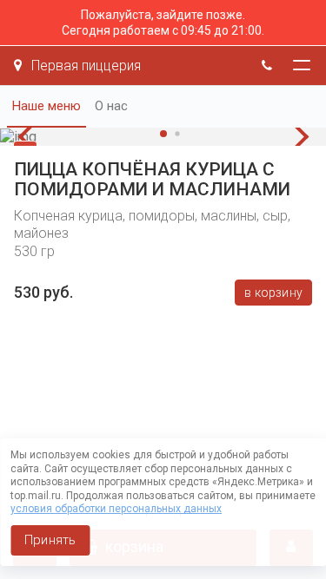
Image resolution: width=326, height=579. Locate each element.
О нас (111, 106)
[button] (30, 137)
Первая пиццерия (84, 65)
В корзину (273, 292)
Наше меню (46, 106)
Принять (50, 540)
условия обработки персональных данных (116, 509)
